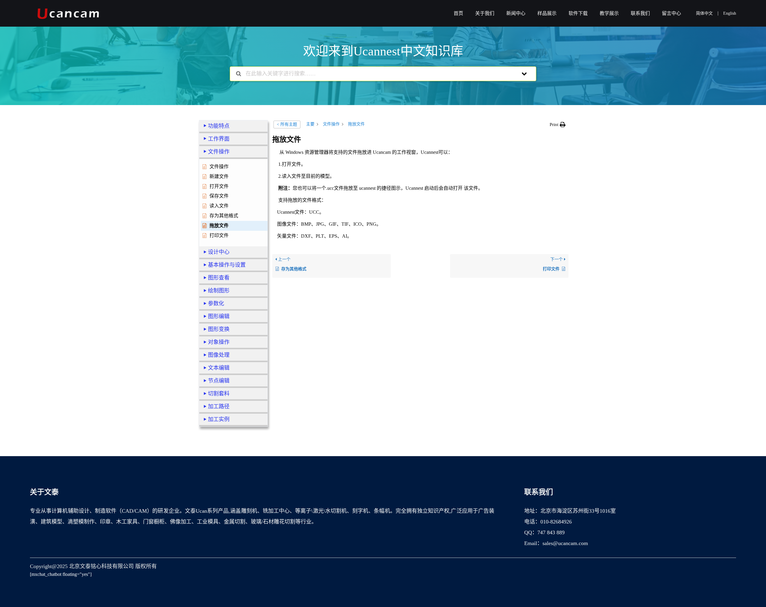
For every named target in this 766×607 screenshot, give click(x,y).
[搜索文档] (238, 74)
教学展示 (609, 13)
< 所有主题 (287, 124)
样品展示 (547, 13)
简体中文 (704, 13)
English (729, 13)
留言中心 (671, 13)
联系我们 (640, 13)
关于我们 (484, 13)
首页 (458, 13)
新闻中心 (515, 13)
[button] (558, 125)
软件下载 (578, 13)
